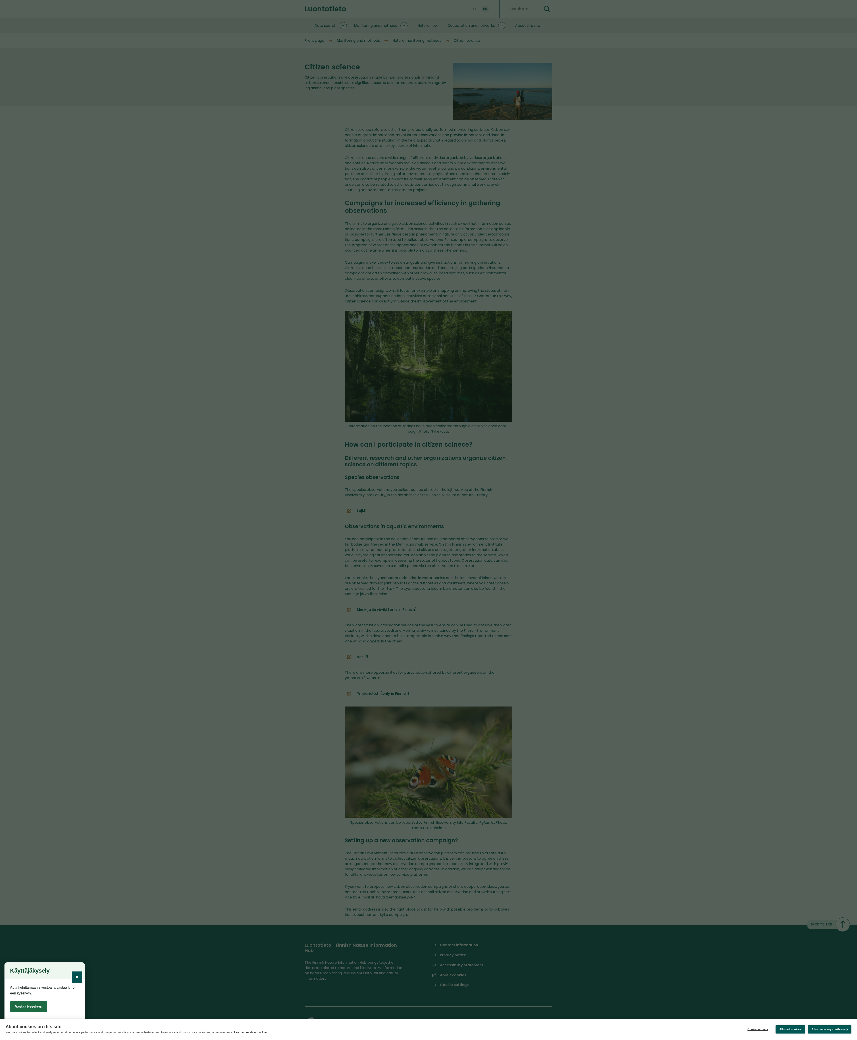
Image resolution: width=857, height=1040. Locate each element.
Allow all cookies (790, 1029)
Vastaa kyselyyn (28, 1006)
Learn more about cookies (251, 1032)
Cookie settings (757, 1029)
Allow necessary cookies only (830, 1029)
